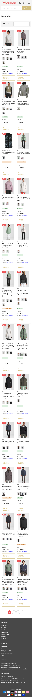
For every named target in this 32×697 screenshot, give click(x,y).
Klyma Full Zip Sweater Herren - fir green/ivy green (22, 395)
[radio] (3, 58)
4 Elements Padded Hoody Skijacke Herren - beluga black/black (8, 488)
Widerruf (3, 636)
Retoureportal (5, 634)
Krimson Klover (6, 150)
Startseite (4, 625)
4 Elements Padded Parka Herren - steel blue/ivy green (23, 488)
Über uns (3, 638)
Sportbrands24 (18, 689)
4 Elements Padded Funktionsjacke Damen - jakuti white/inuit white (23, 245)
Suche (27, 8)
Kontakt (3, 630)
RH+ (3, 47)
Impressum (4, 646)
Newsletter (4, 628)
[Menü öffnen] (29, 3)
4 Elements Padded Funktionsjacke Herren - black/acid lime (23, 534)
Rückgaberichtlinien (6, 651)
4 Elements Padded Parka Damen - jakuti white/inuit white (23, 199)
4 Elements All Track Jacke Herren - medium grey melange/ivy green (23, 103)
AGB (2, 655)
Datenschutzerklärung (7, 653)
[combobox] (16, 8)
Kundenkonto (4, 632)
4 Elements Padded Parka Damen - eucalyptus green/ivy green (8, 245)
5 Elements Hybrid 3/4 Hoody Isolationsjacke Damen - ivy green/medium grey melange (22, 346)
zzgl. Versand (10, 73)
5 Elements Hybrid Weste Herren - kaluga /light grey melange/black (8, 103)
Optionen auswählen (6, 78)
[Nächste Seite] (22, 612)
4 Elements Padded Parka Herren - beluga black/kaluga (23, 51)
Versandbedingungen (7, 649)
